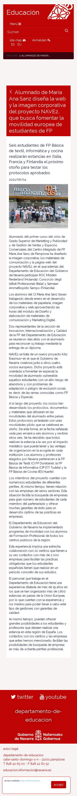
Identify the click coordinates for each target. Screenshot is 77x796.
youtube (55, 697)
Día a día (12, 55)
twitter (24, 697)
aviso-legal (10, 748)
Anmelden (39, 40)
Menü (14, 24)
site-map (16, 40)
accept (58, 784)
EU (19, 44)
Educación (22, 12)
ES (13, 44)
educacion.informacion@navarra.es (27, 770)
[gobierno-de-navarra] (38, 734)
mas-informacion (30, 780)
